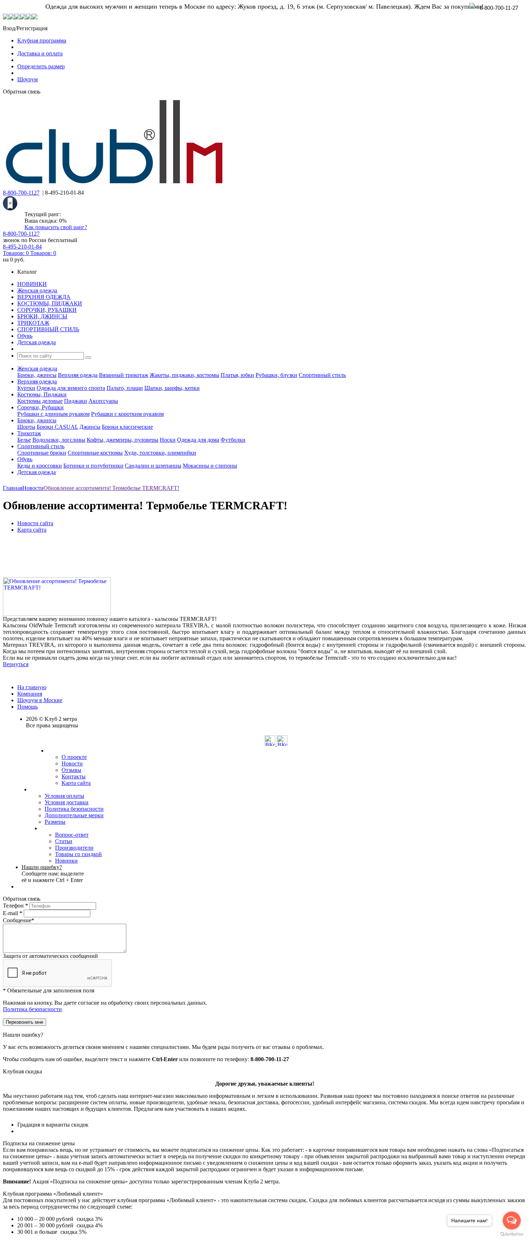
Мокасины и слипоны (210, 466)
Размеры (55, 822)
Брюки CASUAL (57, 427)
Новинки (66, 861)
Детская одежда (36, 342)
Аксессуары (103, 401)
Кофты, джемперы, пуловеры (122, 440)
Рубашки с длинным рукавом (53, 414)
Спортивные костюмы (95, 453)
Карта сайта (76, 783)
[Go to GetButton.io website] (511, 1234)
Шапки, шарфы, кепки (172, 388)
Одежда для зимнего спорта (71, 388)
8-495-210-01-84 (22, 247)
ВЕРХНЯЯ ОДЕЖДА (44, 297)
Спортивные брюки (41, 453)
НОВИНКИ (32, 284)
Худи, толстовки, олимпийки (160, 453)
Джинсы (90, 427)
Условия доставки (67, 802)
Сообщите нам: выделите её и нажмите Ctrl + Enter (53, 873)
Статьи (63, 841)
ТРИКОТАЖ (33, 323)
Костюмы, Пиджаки (42, 394)
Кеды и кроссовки (39, 466)
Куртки (26, 388)
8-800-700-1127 (21, 193)
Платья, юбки (237, 375)
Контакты (74, 776)
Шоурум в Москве (39, 700)
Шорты (26, 427)
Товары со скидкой (78, 854)
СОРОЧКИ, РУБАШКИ (47, 310)
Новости (72, 763)
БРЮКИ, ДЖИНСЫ (42, 316)
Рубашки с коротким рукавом (127, 414)
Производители (74, 848)
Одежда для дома (198, 440)
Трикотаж (29, 433)
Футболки (233, 440)
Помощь (27, 707)
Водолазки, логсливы (58, 440)
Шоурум (27, 79)
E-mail (12, 913)
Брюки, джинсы (36, 375)
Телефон (15, 906)
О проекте (74, 757)
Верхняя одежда (78, 375)
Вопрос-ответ (72, 835)
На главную (31, 687)
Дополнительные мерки (74, 815)
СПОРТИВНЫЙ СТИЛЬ (48, 329)
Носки (168, 440)
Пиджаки (75, 401)
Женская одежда (37, 290)
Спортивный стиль (322, 375)
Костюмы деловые (40, 401)
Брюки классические (127, 427)
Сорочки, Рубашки (40, 407)
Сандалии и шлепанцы (153, 466)
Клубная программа (41, 40)
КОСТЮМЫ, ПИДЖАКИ (49, 303)
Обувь (24, 336)
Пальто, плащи (125, 388)
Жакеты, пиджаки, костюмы (184, 375)
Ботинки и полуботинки (93, 466)
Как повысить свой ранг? (55, 227)
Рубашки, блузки (276, 375)
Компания (29, 694)
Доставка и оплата (40, 53)
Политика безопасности (74, 809)
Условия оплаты (64, 796)
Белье (24, 440)
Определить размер (41, 66)
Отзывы (71, 770)
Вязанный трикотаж (123, 375)
